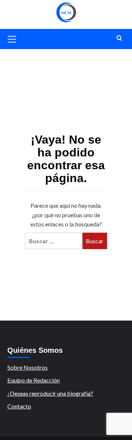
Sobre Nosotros (27, 367)
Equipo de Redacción (33, 380)
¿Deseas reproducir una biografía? (50, 393)
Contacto (19, 406)
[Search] (119, 38)
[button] (12, 38)
